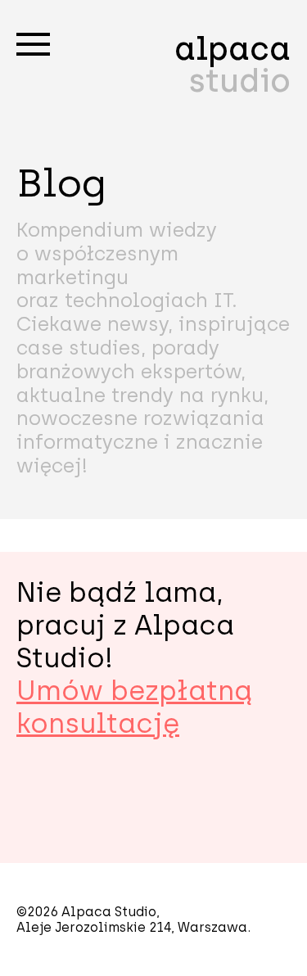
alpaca (232, 64)
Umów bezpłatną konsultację (134, 706)
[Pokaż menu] (33, 44)
